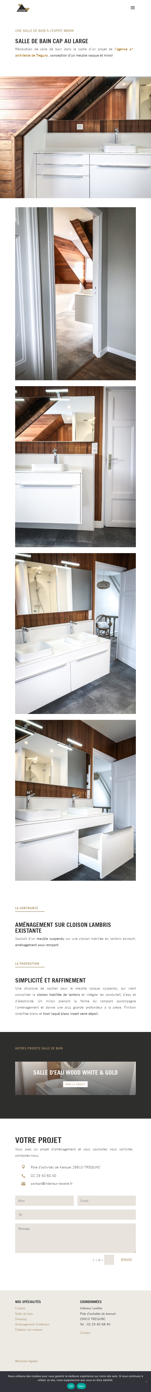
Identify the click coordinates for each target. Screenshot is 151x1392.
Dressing (21, 1319)
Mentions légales (26, 1361)
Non (81, 1386)
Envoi (126, 1259)
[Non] (146, 1382)
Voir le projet (75, 1084)
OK (71, 1386)
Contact (85, 1333)
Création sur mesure (28, 1330)
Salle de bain (24, 1314)
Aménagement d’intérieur (32, 1324)
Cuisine (20, 1308)
